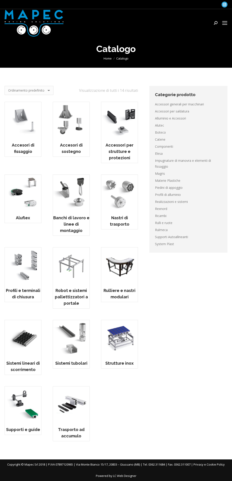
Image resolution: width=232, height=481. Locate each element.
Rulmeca (161, 230)
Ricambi (161, 216)
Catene (160, 139)
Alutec (159, 125)
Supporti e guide (23, 429)
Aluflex (23, 217)
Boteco (160, 132)
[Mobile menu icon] (224, 23)
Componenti (164, 146)
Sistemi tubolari (71, 363)
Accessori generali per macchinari (179, 104)
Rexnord (161, 209)
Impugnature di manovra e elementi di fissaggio (183, 163)
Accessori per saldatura (172, 111)
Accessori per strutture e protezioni (119, 151)
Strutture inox (119, 363)
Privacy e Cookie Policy (209, 464)
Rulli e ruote (163, 223)
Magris (160, 173)
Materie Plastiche (167, 180)
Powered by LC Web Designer (116, 476)
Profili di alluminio (168, 194)
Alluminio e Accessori (170, 118)
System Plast (164, 244)
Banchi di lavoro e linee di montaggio (71, 224)
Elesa (159, 153)
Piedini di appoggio (169, 187)
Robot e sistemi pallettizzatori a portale (71, 297)
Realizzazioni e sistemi (171, 201)
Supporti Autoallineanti (171, 237)
